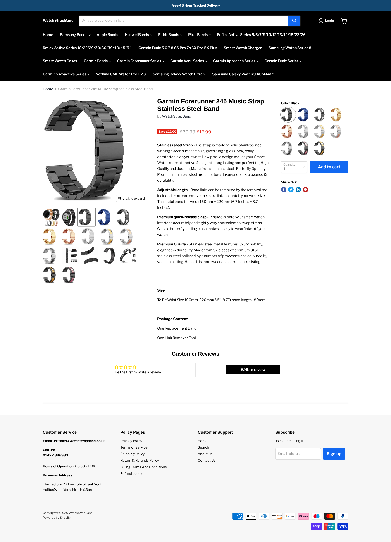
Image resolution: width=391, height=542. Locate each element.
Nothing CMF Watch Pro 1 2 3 (120, 74)
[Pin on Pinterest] (305, 189)
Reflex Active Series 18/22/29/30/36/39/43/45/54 (87, 48)
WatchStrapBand (176, 116)
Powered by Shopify (57, 517)
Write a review (253, 370)
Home (48, 35)
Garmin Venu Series (187, 61)
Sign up (334, 453)
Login (329, 21)
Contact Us (207, 461)
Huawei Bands (137, 35)
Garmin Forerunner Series (139, 61)
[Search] (294, 21)
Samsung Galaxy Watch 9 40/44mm (243, 74)
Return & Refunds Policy (139, 461)
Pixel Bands (198, 35)
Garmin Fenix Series (282, 61)
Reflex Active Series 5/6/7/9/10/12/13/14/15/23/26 (261, 35)
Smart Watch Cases (60, 61)
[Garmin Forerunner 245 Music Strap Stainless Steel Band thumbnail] (51, 217)
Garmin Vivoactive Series (65, 74)
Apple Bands (107, 35)
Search (203, 447)
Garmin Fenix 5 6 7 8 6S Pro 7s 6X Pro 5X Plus (177, 48)
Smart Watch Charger (243, 48)
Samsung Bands (74, 35)
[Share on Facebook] (283, 189)
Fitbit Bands (169, 35)
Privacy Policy (131, 441)
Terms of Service (134, 447)
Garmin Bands (96, 61)
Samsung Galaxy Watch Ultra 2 (179, 74)
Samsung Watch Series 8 (290, 48)
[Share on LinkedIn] (298, 189)
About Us (205, 454)
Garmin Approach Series (234, 61)
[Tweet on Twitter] (291, 189)
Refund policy (131, 474)
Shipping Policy (132, 454)
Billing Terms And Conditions (143, 467)
